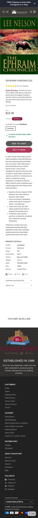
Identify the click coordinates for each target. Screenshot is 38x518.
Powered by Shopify (12, 509)
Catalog (8, 445)
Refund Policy (10, 398)
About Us (8, 457)
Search (7, 407)
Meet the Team (10, 461)
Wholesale (9, 448)
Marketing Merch (11, 429)
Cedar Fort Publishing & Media (22, 507)
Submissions (9, 417)
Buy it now (19, 150)
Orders (7, 391)
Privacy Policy (10, 401)
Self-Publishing (10, 420)
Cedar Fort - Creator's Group (15, 436)
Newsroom (9, 467)
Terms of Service (11, 404)
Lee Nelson (12, 105)
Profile (7, 388)
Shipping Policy (10, 395)
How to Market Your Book (14, 426)
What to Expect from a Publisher (16, 423)
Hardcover (17, 119)
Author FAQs (9, 433)
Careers (8, 464)
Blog (6, 470)
